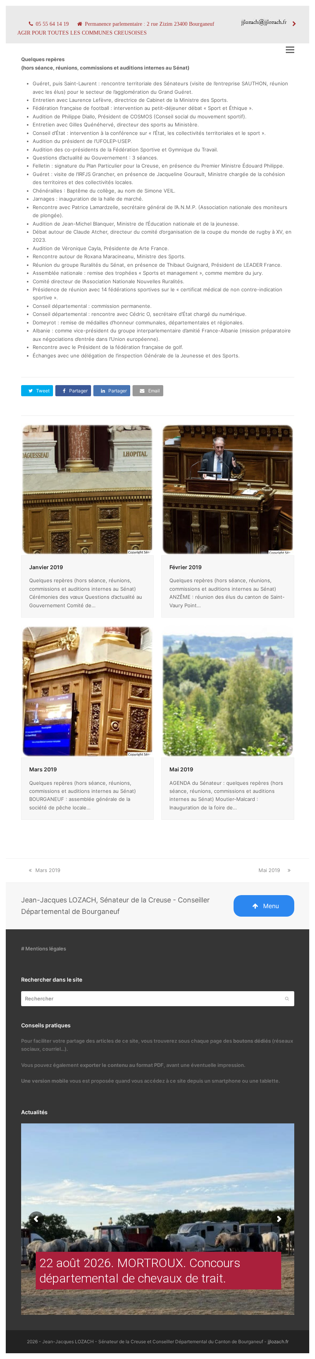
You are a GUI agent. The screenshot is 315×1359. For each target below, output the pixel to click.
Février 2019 (185, 567)
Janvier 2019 (46, 567)
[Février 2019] (227, 489)
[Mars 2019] (87, 691)
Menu (271, 906)
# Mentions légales (43, 948)
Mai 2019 (181, 769)
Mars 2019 (43, 769)
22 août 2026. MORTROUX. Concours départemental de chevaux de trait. (139, 1271)
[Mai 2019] (227, 691)
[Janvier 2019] (87, 489)
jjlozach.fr (278, 1341)
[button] (290, 49)
